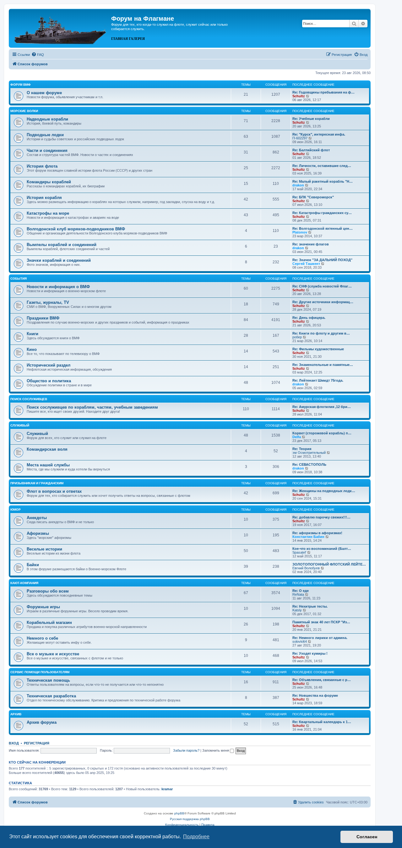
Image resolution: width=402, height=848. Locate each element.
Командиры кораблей (49, 182)
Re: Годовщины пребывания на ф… (323, 92)
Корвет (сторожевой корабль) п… (321, 433)
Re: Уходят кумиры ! (310, 653)
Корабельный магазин (49, 622)
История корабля (44, 197)
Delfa (296, 437)
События (18, 278)
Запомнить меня (216, 750)
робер (297, 337)
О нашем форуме (44, 92)
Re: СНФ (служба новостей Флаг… (322, 286)
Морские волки (24, 111)
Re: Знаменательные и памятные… (322, 365)
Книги (32, 333)
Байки (33, 564)
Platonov (299, 232)
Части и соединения (47, 150)
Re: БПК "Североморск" (313, 197)
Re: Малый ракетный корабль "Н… (322, 181)
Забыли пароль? (186, 750)
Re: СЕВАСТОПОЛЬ (309, 464)
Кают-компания (24, 583)
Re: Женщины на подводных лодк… (323, 491)
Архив (15, 714)
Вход (14, 743)
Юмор (15, 509)
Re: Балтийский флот (311, 150)
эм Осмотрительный (309, 452)
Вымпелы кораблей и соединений (61, 244)
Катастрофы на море (48, 213)
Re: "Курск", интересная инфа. (318, 134)
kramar (167, 789)
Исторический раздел (48, 365)
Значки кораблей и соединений (59, 260)
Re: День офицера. (308, 317)
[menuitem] (37, 54)
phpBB (179, 813)
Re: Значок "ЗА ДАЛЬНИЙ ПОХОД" (322, 260)
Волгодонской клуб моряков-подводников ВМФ (76, 229)
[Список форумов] (60, 27)
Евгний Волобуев (306, 568)
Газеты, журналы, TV (48, 302)
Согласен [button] (366, 836)
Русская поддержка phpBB (190, 819)
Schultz (298, 96)
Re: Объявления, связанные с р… (321, 680)
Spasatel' (299, 552)
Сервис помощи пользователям (39, 672)
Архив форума (42, 722)
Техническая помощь (48, 680)
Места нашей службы (48, 465)
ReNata (298, 594)
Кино (32, 349)
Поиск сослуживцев (28, 399)
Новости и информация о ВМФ (58, 286)
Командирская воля (47, 449)
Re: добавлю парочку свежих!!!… (321, 517)
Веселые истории (44, 549)
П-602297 (299, 138)
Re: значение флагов (310, 244)
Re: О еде (300, 591)
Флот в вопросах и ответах (54, 491)
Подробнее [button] (196, 836)
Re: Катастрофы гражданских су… (322, 213)
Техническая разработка (51, 696)
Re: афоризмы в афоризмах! (317, 533)
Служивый (19, 425)
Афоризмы (38, 533)
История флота (42, 166)
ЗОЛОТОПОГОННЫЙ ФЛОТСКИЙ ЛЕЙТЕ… (329, 564)
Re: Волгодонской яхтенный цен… (322, 228)
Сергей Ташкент (306, 264)
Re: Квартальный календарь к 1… (321, 722)
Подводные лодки (45, 134)
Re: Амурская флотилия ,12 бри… (321, 407)
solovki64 (299, 641)
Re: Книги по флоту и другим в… (321, 333)
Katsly (297, 610)
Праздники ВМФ (43, 318)
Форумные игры (43, 606)
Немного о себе (42, 638)
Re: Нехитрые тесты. (310, 606)
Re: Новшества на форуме (315, 695)
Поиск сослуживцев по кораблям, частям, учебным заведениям (92, 407)
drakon (298, 185)
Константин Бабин (308, 537)
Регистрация (36, 743)
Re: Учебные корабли (311, 119)
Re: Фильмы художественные (318, 349)
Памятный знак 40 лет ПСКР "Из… (321, 622)
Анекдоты (37, 517)
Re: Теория (301, 449)
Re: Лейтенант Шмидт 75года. (317, 380)
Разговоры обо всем (48, 591)
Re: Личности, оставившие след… (321, 166)
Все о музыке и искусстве (53, 654)
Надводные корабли (47, 119)
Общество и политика (49, 380)
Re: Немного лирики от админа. (319, 638)
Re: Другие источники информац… (322, 302)
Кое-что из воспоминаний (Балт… (321, 548)
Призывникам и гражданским (36, 483)
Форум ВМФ (20, 84)
